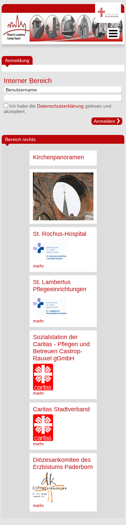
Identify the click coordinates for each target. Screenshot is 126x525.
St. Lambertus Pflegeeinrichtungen (59, 286)
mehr (38, 266)
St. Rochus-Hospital (59, 233)
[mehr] (63, 196)
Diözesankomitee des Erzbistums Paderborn (63, 463)
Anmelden (104, 121)
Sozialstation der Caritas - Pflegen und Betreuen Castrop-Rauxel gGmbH (61, 348)
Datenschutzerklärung (60, 106)
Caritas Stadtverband (61, 409)
